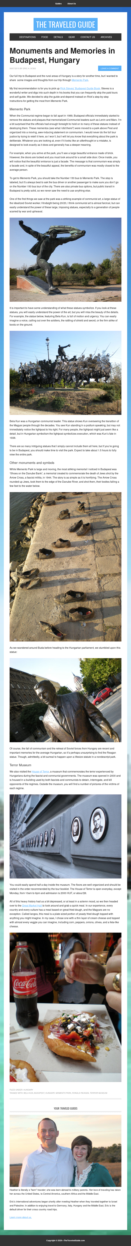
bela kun (28, 1092)
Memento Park (80, 80)
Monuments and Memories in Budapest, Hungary (62, 55)
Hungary (28, 1089)
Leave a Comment (110, 68)
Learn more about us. (21, 1217)
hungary (50, 1092)
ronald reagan (80, 1092)
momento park (63, 1092)
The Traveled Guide (65, 24)
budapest (39, 1092)
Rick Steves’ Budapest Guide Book (80, 88)
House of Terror (40, 771)
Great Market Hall (32, 905)
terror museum (98, 1092)
